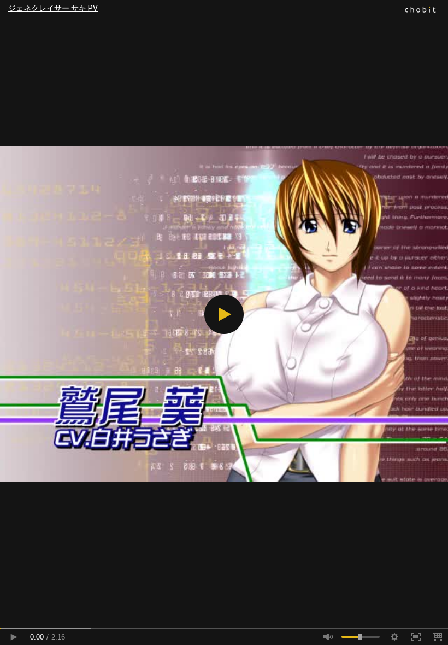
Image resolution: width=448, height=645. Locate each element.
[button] (224, 314)
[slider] (224, 628)
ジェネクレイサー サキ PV (53, 8)
